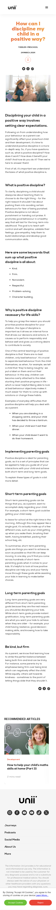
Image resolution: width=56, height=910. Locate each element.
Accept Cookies (15, 902)
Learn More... (42, 895)
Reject (40, 902)
